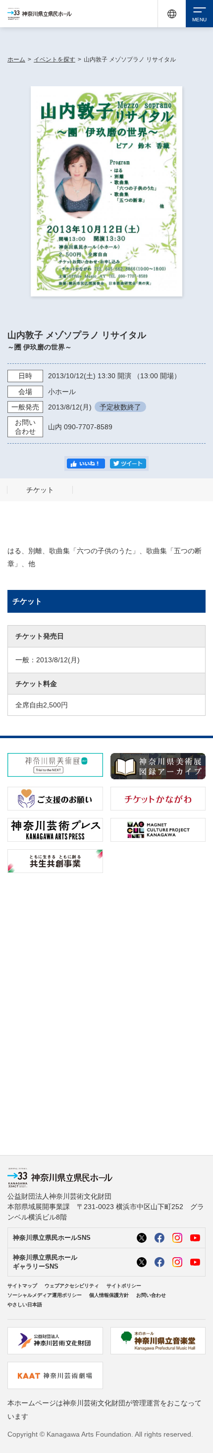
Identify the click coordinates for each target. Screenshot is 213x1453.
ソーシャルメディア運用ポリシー (44, 1295)
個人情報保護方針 (109, 1295)
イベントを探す (54, 59)
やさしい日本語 (24, 1304)
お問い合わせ (151, 1295)
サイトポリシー (123, 1285)
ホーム (16, 59)
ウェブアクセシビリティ (72, 1285)
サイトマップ (22, 1285)
